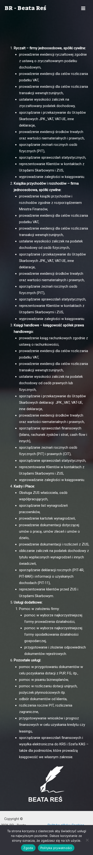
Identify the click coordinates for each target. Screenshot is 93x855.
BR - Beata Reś (25, 8)
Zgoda (28, 848)
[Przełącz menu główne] (83, 8)
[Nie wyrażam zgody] (87, 840)
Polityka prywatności (56, 848)
